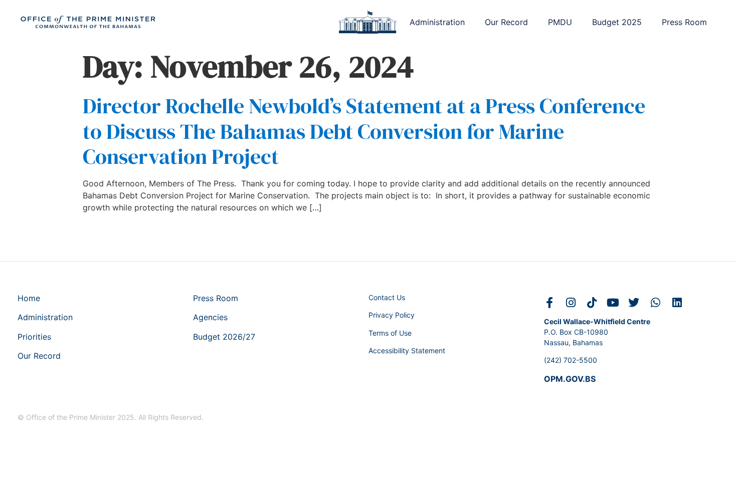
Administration (437, 22)
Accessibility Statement (406, 350)
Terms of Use (390, 333)
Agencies (210, 317)
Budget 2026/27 (224, 337)
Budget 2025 (617, 22)
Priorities (34, 337)
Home (29, 298)
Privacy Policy (391, 315)
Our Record (506, 22)
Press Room (684, 22)
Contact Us (386, 297)
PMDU (560, 22)
